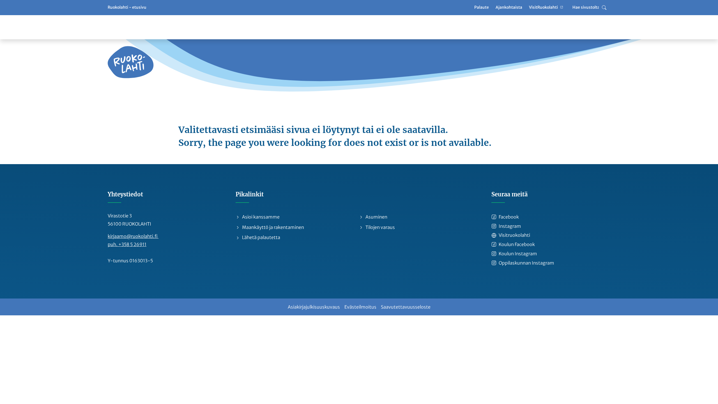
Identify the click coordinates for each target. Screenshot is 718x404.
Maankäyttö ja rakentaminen (272, 227)
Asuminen (376, 217)
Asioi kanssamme (260, 217)
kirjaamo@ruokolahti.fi (133, 236)
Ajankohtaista (509, 7)
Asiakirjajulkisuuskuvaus (314, 307)
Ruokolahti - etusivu (127, 7)
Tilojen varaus (380, 227)
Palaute (481, 7)
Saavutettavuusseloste (406, 307)
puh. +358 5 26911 (127, 244)
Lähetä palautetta (260, 237)
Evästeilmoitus (360, 307)
